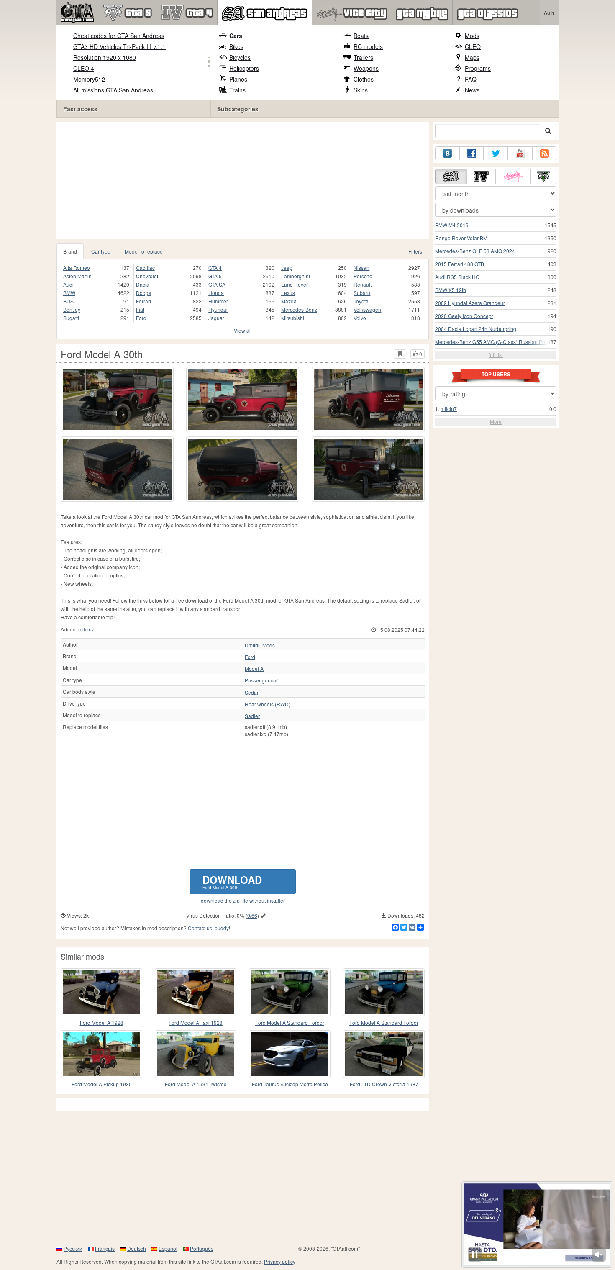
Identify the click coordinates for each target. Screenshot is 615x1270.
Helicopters (244, 68)
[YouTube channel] (520, 153)
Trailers (363, 57)
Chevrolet (147, 276)
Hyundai (218, 309)
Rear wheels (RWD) (267, 704)
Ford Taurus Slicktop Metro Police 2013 (290, 1084)
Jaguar (216, 317)
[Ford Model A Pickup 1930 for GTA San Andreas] (101, 1054)
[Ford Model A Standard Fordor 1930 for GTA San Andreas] (290, 992)
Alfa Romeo (76, 267)
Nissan (361, 267)
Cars (235, 35)
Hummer (218, 301)
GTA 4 (215, 267)
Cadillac (145, 267)
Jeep (286, 267)
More (496, 421)
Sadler (252, 716)
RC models (368, 46)
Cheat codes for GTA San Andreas (118, 35)
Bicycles (240, 57)
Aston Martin (77, 276)
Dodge (143, 292)
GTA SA (217, 284)
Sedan (252, 692)
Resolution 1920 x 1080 (104, 57)
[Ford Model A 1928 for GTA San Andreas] (101, 992)
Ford (141, 317)
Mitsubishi (292, 317)
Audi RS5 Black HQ (457, 276)
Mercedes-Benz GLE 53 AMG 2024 (475, 250)
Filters (415, 251)
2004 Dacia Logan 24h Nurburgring (475, 328)
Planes (238, 79)
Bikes (236, 46)
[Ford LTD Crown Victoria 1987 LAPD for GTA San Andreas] (384, 1054)
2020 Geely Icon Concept (464, 315)
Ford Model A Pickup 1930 (102, 1084)
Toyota (361, 301)
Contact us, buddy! (209, 927)
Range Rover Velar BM (461, 237)
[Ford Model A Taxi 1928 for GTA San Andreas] (195, 992)
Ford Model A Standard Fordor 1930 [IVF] (383, 1023)
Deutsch (136, 1248)
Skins (361, 90)
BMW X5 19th (450, 289)
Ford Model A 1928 (101, 1022)
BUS (68, 301)
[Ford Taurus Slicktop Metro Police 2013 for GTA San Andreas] (290, 1054)
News (472, 90)
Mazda (289, 301)
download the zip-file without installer (243, 900)
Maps (472, 57)
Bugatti (71, 317)
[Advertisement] (244, 180)
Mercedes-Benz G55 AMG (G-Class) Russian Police (494, 341)
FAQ (471, 79)
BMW (69, 292)
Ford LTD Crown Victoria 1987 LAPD (384, 1084)
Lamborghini (295, 276)
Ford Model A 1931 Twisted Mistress (196, 1084)
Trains (237, 90)
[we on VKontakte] (447, 153)
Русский (73, 1248)
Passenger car (261, 680)
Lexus (288, 292)
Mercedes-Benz (299, 309)
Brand (70, 251)
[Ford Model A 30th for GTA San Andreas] (117, 399)
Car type (100, 251)
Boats (361, 35)
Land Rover (294, 284)
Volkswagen (367, 309)
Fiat (140, 309)
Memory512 (89, 79)
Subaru (362, 292)
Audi (68, 284)
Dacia (142, 284)
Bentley (71, 309)
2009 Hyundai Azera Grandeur (470, 302)
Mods (472, 35)
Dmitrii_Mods (260, 645)
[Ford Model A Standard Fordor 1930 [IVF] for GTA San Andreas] (384, 992)
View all (243, 330)
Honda (216, 292)
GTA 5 (215, 276)
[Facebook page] (471, 153)
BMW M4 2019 (452, 224)
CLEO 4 (83, 68)
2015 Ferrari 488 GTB (459, 263)
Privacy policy (279, 1261)
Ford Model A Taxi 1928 (196, 1022)
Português (201, 1248)
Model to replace (144, 251)
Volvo (360, 317)
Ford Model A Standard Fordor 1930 (289, 1023)
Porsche (363, 276)
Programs (478, 68)
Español (168, 1248)
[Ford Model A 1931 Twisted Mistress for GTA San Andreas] (195, 1054)
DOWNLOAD (232, 881)
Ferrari (143, 301)
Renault (363, 284)
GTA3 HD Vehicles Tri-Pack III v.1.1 (119, 46)
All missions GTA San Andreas (113, 90)
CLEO (473, 46)
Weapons (366, 68)
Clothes (364, 79)
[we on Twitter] (496, 153)
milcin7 (86, 629)
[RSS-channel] (544, 153)
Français (105, 1248)
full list (496, 354)
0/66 (252, 915)
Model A (254, 669)
